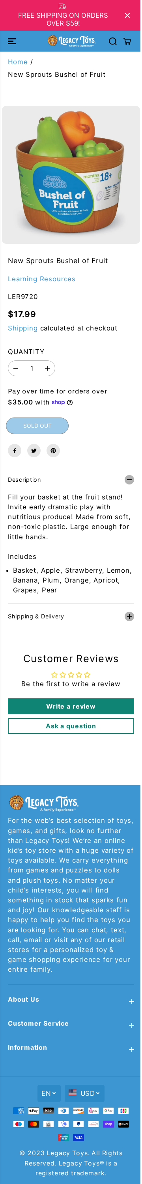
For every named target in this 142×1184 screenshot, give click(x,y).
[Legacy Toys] (71, 41)
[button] (12, 41)
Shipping (23, 328)
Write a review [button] (69, 702)
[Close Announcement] (127, 15)
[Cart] (127, 41)
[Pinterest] (53, 450)
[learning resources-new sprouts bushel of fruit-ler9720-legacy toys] (71, 175)
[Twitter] (34, 450)
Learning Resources (42, 279)
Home (18, 62)
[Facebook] (14, 450)
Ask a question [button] (69, 722)
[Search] (113, 41)
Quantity (26, 352)
